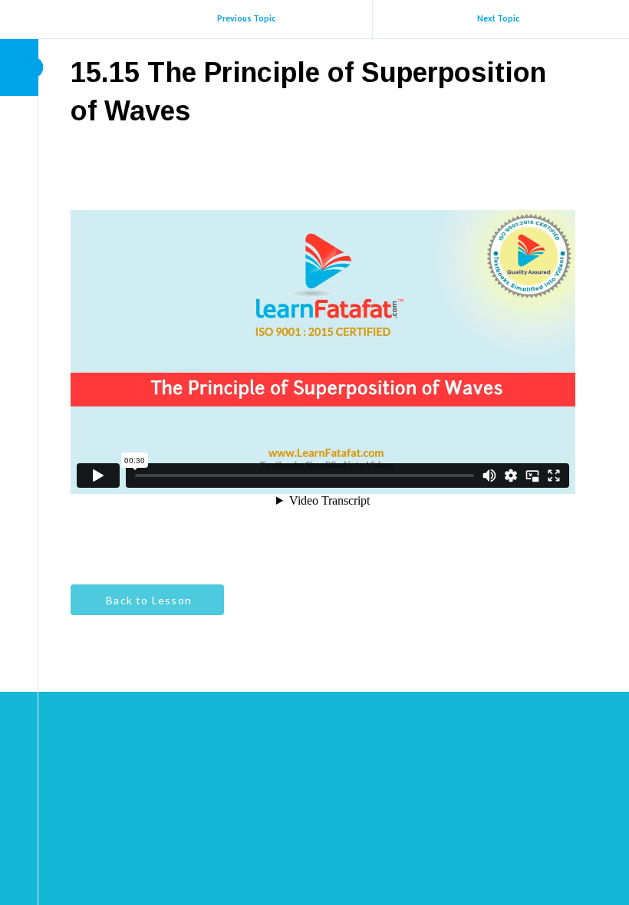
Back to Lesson (147, 600)
